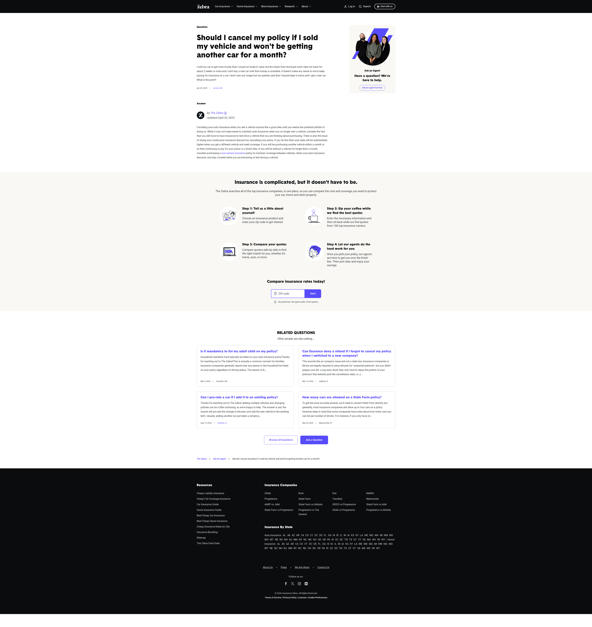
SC (336, 539)
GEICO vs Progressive (344, 504)
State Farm (304, 498)
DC (316, 535)
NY (300, 539)
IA (348, 535)
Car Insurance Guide (208, 504)
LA (361, 535)
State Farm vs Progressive (279, 509)
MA (376, 535)
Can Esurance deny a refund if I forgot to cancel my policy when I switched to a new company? (346, 353)
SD (341, 539)
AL (284, 535)
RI (333, 539)
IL (341, 535)
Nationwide (372, 498)
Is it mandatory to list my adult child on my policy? (239, 351)
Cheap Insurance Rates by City (213, 526)
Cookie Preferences (317, 597)
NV (281, 539)
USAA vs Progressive (343, 509)
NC (305, 539)
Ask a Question (314, 439)
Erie (334, 493)
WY (383, 539)
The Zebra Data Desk (208, 543)
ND (310, 539)
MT (271, 539)
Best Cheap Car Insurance (211, 515)
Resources (204, 485)
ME (366, 535)
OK (319, 539)
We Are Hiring (302, 567)
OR (324, 539)
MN (386, 535)
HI (334, 535)
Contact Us (323, 567)
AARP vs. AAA (272, 504)
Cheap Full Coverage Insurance (213, 498)
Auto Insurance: (273, 535)
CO (307, 535)
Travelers (337, 498)
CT (311, 535)
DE (320, 535)
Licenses (302, 597)
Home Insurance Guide (209, 509)
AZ (293, 535)
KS (352, 535)
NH (286, 539)
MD (371, 535)
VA (364, 539)
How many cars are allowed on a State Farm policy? (342, 397)
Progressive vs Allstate (378, 509)
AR (297, 535)
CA (302, 535)
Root (301, 493)
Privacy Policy (289, 597)
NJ (290, 539)
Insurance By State (279, 527)
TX (350, 539)
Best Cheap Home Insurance (212, 521)
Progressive (271, 498)
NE (276, 539)
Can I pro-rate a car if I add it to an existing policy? (239, 397)
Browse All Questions (281, 439)
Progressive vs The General (308, 512)
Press (284, 567)
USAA (268, 493)
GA (329, 535)
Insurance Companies (281, 485)
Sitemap (201, 537)
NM (295, 539)
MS (391, 535)
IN (345, 535)
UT (355, 539)
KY (357, 535)
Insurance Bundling (207, 532)
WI (378, 539)
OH (314, 539)
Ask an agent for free (372, 87)
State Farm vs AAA (376, 504)
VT (359, 539)
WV (374, 539)
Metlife (370, 493)
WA (369, 539)
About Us (268, 567)
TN (346, 539)
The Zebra (217, 113)
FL (325, 535)
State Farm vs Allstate (310, 504)
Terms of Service (273, 597)
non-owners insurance (233, 153)
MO (266, 539)
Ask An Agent (219, 459)
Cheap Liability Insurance (210, 493)
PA (328, 539)
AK (288, 535)
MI (381, 535)
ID (337, 535)
